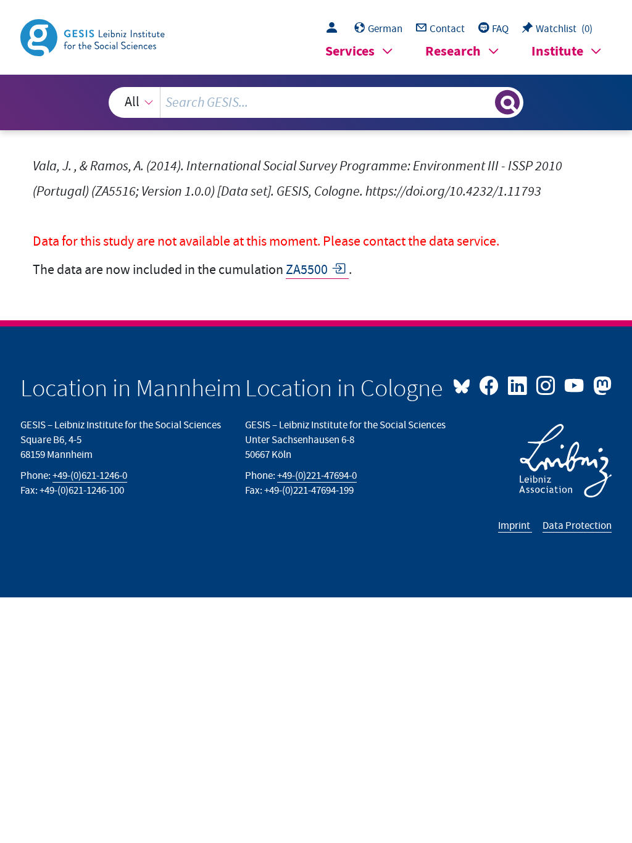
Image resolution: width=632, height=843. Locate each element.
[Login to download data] (334, 29)
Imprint (515, 526)
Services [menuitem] (350, 51)
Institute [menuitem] (557, 51)
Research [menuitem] (453, 51)
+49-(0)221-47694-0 (317, 476)
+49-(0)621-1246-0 (89, 476)
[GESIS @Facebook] (490, 384)
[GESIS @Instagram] (547, 384)
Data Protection (577, 526)
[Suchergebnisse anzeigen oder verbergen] (507, 102)
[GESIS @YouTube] (575, 384)
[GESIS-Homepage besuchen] (93, 37)
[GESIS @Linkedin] (518, 384)
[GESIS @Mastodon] (600, 384)
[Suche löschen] (484, 102)
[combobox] (316, 102)
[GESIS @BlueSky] (465, 384)
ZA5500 (307, 270)
